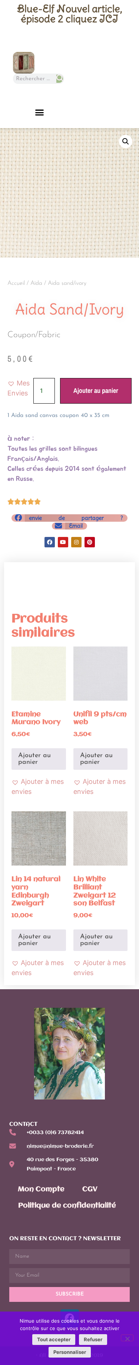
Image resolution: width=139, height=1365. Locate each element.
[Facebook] (49, 542)
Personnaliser (69, 1352)
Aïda (36, 283)
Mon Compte (41, 1189)
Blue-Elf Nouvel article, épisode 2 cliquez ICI (69, 13)
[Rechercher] (59, 79)
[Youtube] (63, 542)
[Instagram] (76, 542)
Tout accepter (53, 1339)
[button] (40, 112)
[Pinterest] (90, 542)
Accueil (16, 283)
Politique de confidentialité (67, 1205)
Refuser (93, 1339)
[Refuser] (127, 1338)
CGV (89, 1189)
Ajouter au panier (95, 390)
